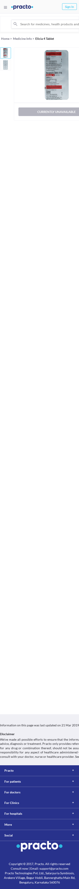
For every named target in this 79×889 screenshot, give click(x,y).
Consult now (19, 868)
